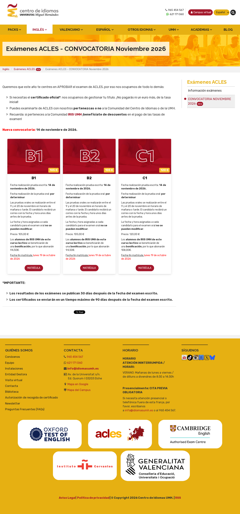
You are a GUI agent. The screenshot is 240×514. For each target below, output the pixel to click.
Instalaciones (14, 368)
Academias (200, 29)
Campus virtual (202, 12)
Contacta (11, 386)
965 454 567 (176, 10)
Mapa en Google (77, 384)
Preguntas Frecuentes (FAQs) (24, 409)
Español (103, 29)
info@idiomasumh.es (83, 368)
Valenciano (70, 29)
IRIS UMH (74, 114)
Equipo (9, 362)
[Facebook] (201, 357)
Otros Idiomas (140, 29)
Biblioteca (11, 391)
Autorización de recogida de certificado (31, 397)
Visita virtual (13, 380)
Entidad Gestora (16, 374)
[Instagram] (195, 357)
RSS (178, 497)
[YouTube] (184, 357)
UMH (172, 29)
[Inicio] (33, 12)
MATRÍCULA (33, 267)
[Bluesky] (212, 357)
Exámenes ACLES (24, 69)
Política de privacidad (93, 497)
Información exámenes (205, 91)
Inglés (38, 29)
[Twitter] (207, 357)
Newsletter (12, 403)
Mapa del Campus (78, 390)
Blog (228, 29)
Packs (13, 29)
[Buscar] (233, 12)
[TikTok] (190, 357)
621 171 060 (177, 14)
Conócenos (12, 356)
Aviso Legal (67, 497)
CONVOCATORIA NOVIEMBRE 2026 (209, 101)
